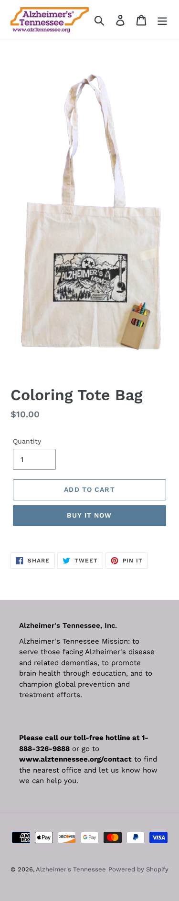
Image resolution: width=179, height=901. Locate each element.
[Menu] (162, 20)
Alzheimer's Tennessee (71, 869)
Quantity (27, 441)
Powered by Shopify (138, 869)
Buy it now (89, 515)
